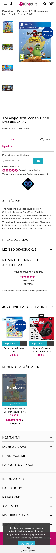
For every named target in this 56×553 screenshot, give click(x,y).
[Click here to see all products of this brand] (28, 184)
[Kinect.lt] (28, 3)
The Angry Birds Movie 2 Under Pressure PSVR (14, 410)
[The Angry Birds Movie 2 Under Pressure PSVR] (35, 62)
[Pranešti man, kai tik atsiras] (38, 161)
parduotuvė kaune (19, 464)
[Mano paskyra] (11, 4)
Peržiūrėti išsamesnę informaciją (26, 537)
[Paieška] (45, 4)
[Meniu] (5, 4)
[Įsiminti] (23, 343)
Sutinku (26, 543)
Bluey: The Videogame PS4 (14, 350)
